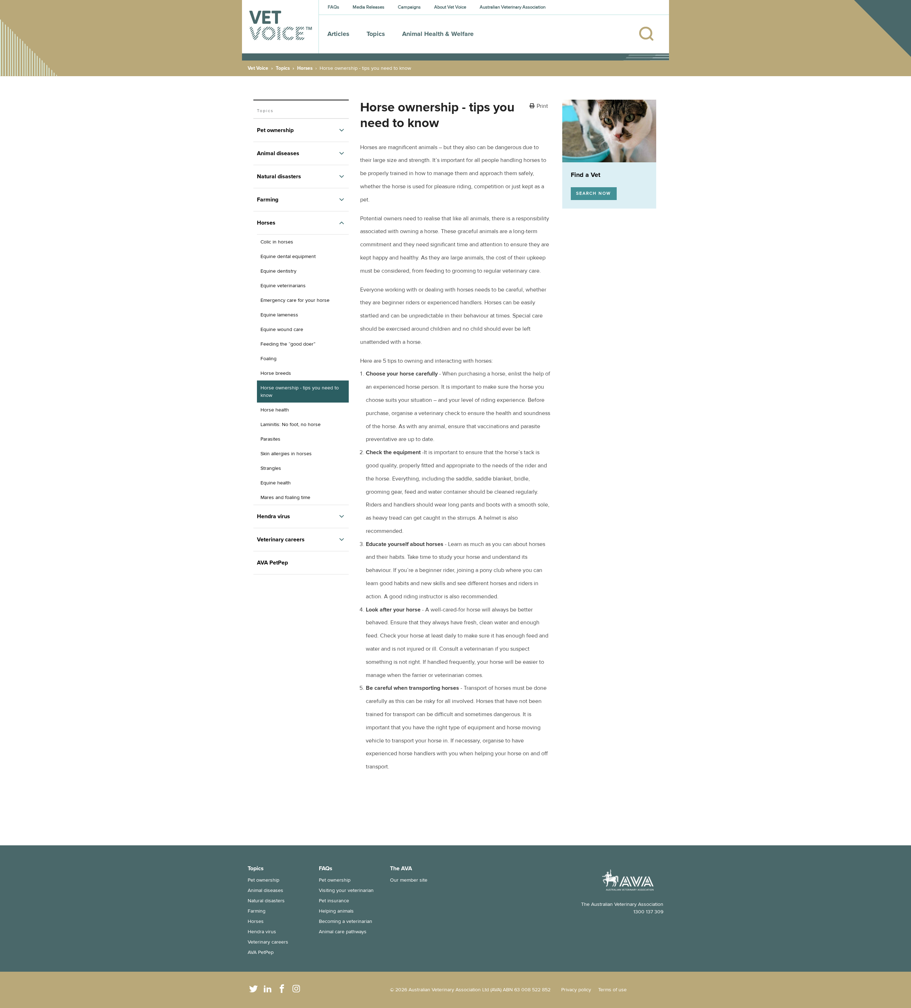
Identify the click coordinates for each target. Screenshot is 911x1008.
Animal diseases (265, 890)
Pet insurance (334, 901)
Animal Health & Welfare (438, 34)
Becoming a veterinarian (345, 921)
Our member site (408, 880)
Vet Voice (258, 68)
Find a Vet (585, 175)
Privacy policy (576, 990)
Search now (593, 193)
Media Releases (368, 7)
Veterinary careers (268, 942)
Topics (376, 34)
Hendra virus (262, 932)
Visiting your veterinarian (346, 890)
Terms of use (612, 990)
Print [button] (542, 106)
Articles (338, 34)
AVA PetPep (261, 952)
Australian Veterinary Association (513, 7)
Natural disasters (266, 901)
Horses (304, 68)
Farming (256, 911)
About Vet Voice (450, 7)
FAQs (333, 7)
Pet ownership (263, 880)
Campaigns (409, 7)
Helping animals (336, 911)
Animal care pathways (343, 932)
